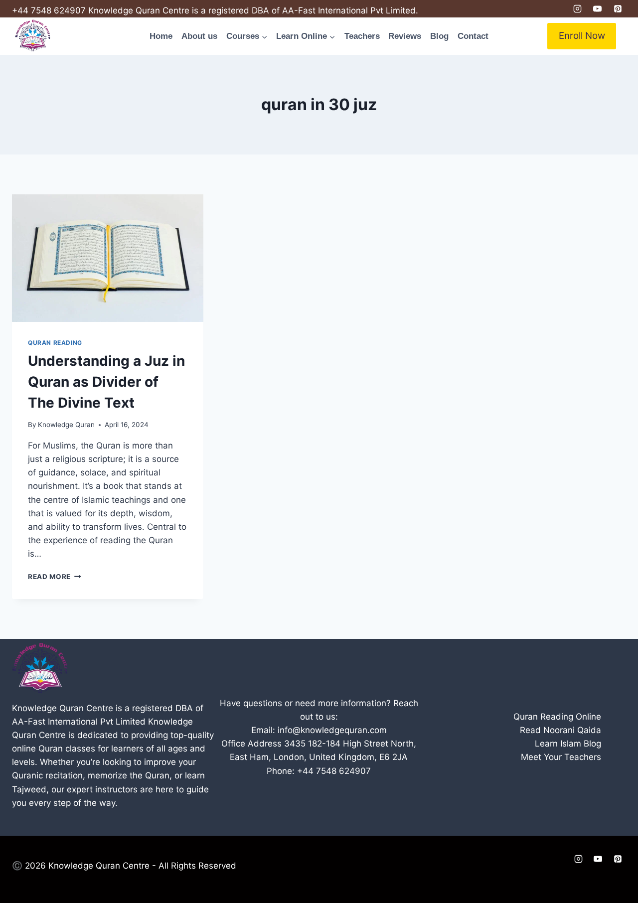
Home (161, 36)
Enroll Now (582, 35)
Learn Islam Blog (568, 744)
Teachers (362, 36)
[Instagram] (577, 8)
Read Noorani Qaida (560, 730)
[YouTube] (597, 8)
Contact (473, 36)
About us (199, 36)
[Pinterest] (617, 8)
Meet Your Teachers (561, 757)
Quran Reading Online (557, 717)
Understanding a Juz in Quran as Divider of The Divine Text (106, 381)
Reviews (404, 36)
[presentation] (107, 258)
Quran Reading (55, 342)
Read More (54, 577)
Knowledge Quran (66, 425)
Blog (439, 36)
